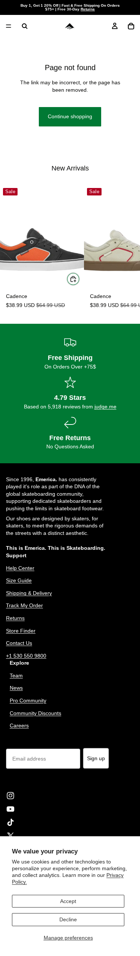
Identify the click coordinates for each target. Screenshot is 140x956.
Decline (68, 919)
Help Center (20, 568)
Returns (88, 9)
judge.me (105, 407)
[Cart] (131, 26)
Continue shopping (70, 116)
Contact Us (19, 643)
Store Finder (20, 630)
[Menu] (8, 26)
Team (16, 675)
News (16, 688)
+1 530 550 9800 (26, 655)
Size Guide (19, 580)
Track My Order (24, 605)
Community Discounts (35, 713)
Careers (19, 725)
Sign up (96, 758)
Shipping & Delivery (29, 593)
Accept (68, 901)
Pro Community (28, 700)
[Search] (24, 26)
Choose (79, 279)
